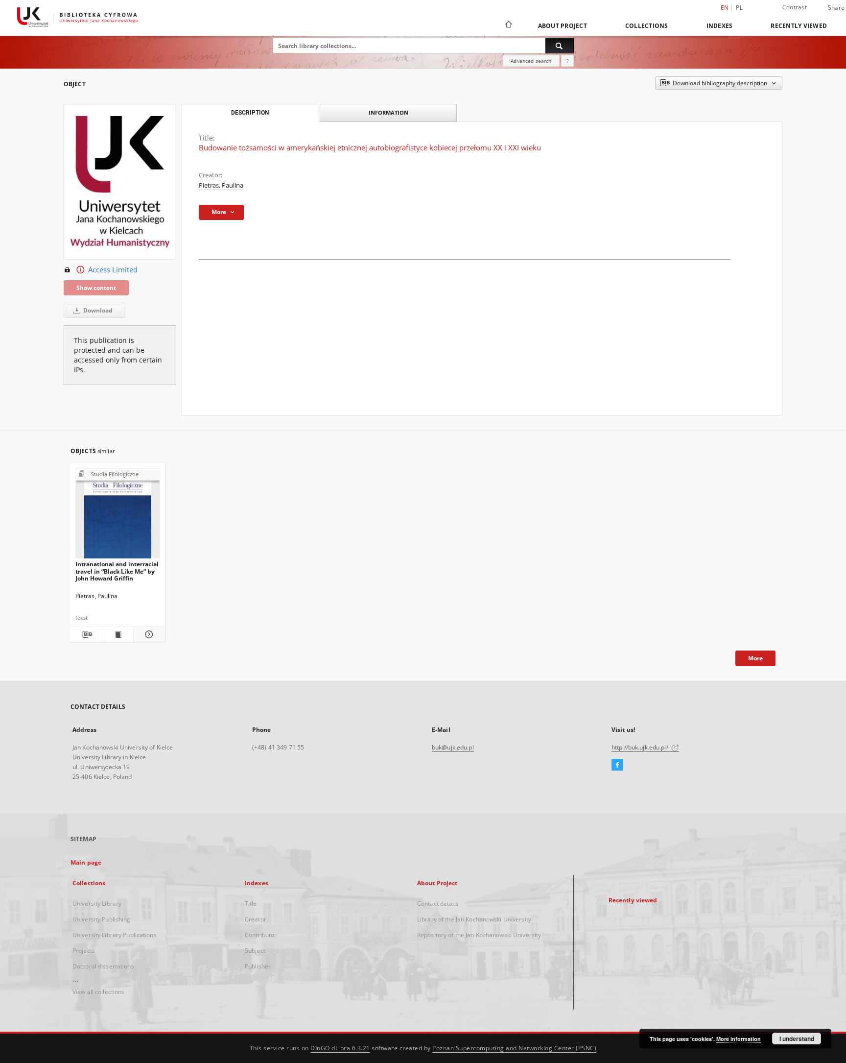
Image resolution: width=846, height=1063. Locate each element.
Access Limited (113, 270)
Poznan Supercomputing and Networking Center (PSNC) (514, 1048)
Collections (646, 26)
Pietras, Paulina (221, 185)
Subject (255, 950)
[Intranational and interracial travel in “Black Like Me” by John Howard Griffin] (118, 516)
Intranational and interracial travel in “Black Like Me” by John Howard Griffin (117, 571)
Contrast (794, 7)
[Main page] (508, 25)
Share (836, 8)
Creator (255, 919)
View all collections (98, 992)
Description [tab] (250, 112)
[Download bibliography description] (86, 634)
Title (251, 903)
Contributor (261, 935)
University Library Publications (114, 935)
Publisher (258, 966)
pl (739, 7)
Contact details (438, 903)
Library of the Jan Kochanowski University (474, 919)
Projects (83, 950)
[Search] (559, 45)
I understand (796, 1038)
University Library (96, 903)
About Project (562, 26)
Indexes (719, 26)
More (755, 658)
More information (738, 1038)
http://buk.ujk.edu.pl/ (640, 747)
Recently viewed (799, 26)
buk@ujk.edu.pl (453, 747)
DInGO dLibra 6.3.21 (340, 1048)
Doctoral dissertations (103, 966)
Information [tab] (388, 112)
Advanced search (531, 60)
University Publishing (101, 919)
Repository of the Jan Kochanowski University (479, 935)
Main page (85, 862)
